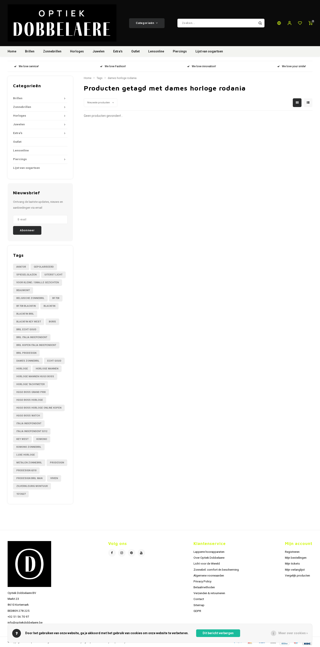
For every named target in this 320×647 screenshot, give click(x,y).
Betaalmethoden (204, 587)
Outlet (135, 51)
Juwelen (98, 51)
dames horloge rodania (122, 78)
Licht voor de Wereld (207, 564)
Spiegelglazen (26, 275)
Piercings (180, 51)
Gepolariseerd (44, 267)
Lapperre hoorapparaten (209, 552)
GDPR (197, 611)
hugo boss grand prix (31, 392)
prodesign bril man (29, 478)
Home (12, 51)
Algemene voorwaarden (209, 575)
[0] (310, 23)
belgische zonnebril (30, 298)
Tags (100, 78)
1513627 (20, 494)
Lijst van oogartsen (209, 51)
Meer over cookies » (293, 633)
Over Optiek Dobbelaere (209, 558)
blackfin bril (25, 314)
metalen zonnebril (29, 462)
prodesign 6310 (26, 470)
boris (52, 322)
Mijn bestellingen (296, 558)
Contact (199, 599)
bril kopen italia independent (36, 345)
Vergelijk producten (297, 575)
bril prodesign (26, 353)
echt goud (54, 361)
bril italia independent (31, 337)
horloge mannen (47, 368)
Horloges (77, 51)
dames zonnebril (27, 361)
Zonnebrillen (52, 51)
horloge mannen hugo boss (35, 376)
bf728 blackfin (26, 306)
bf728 (55, 298)
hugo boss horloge (29, 400)
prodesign (57, 462)
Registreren (292, 552)
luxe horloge (25, 455)
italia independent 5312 (31, 431)
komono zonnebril (28, 447)
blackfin (49, 306)
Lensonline (156, 51)
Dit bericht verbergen (218, 633)
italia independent (28, 423)
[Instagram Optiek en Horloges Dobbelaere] (122, 553)
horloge (22, 368)
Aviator (21, 267)
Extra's (118, 51)
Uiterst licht (53, 275)
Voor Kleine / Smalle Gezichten (37, 282)
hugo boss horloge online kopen (38, 408)
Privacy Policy (202, 581)
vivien (54, 478)
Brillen (29, 51)
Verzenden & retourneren (209, 593)
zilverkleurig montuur (32, 486)
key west (22, 439)
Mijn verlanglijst (295, 570)
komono (41, 439)
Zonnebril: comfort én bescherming (216, 570)
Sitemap (199, 605)
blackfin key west (28, 322)
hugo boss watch (28, 415)
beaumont (23, 290)
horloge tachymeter (30, 384)
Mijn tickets (292, 564)
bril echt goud (26, 329)
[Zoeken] (260, 23)
